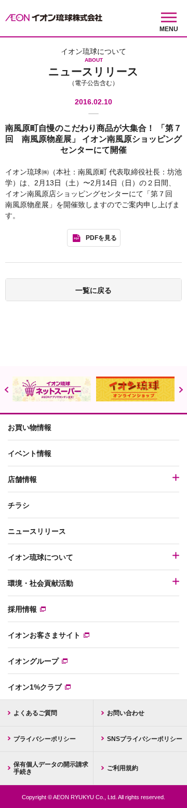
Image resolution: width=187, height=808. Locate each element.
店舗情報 (22, 479)
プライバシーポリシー (45, 739)
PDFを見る (101, 237)
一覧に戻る (93, 290)
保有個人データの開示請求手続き (51, 768)
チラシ (19, 505)
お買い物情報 (29, 427)
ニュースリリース (37, 531)
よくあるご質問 (35, 713)
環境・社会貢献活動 (40, 583)
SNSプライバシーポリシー (144, 739)
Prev (6, 389)
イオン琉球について (40, 557)
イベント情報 (29, 453)
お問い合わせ (125, 713)
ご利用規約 (122, 768)
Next (181, 389)
